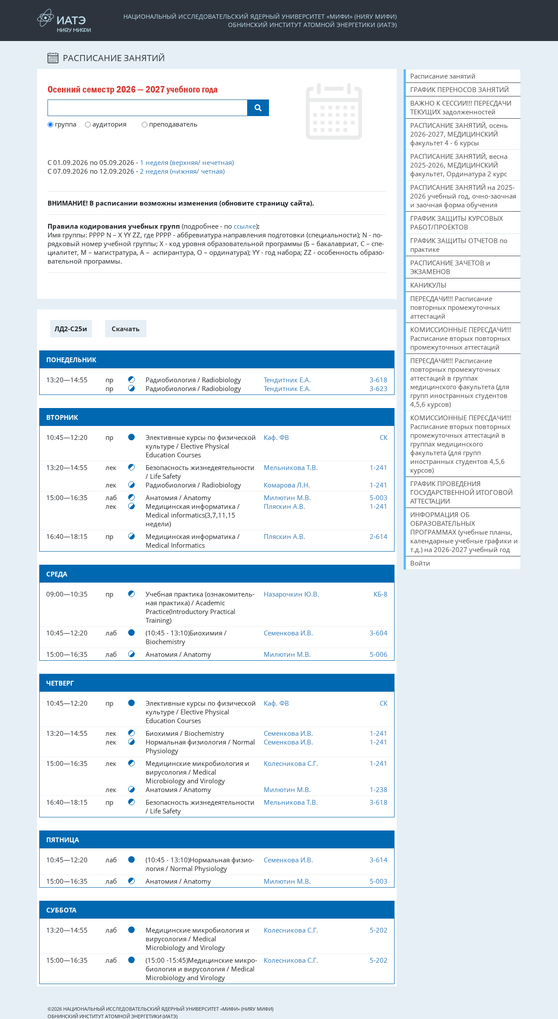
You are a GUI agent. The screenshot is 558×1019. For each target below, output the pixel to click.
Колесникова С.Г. (291, 763)
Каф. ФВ (276, 437)
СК (384, 437)
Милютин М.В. (287, 497)
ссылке (245, 226)
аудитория (108, 124)
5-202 (379, 930)
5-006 (379, 654)
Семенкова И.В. (288, 632)
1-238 (379, 789)
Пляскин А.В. (284, 506)
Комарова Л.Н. (287, 484)
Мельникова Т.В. (291, 467)
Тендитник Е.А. (287, 379)
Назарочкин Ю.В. (291, 594)
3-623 (379, 388)
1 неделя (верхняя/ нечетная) (187, 162)
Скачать (126, 328)
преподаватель (172, 124)
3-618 (379, 379)
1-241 (379, 467)
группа (64, 124)
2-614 (379, 536)
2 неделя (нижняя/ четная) (182, 171)
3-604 (379, 632)
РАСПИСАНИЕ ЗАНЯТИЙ (113, 58)
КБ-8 (381, 594)
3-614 (379, 859)
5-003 (379, 497)
